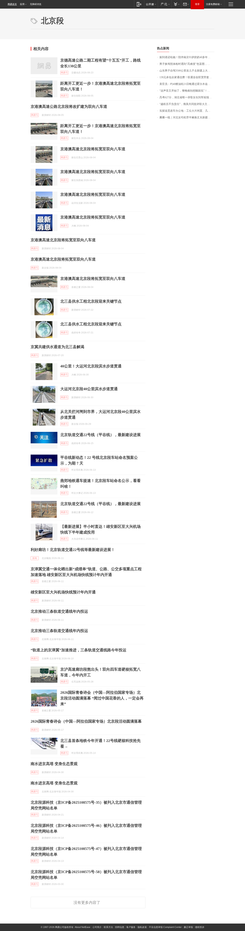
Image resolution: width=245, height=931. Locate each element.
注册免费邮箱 (213, 4)
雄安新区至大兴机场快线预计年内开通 (63, 592)
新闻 (34, 558)
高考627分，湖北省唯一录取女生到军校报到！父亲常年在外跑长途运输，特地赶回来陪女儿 (186, 97)
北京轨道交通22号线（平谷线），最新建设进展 (100, 435)
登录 (197, 4)
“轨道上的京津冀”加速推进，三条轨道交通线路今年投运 (78, 650)
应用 (22, 4)
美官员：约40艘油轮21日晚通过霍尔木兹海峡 (186, 84)
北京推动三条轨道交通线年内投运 (59, 611)
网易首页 (12, 4)
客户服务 (131, 927)
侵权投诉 (199, 927)
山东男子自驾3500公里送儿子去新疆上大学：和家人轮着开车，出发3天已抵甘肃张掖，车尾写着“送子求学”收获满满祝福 (186, 70)
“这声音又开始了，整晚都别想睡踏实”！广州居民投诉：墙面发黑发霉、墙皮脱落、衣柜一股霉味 (186, 90)
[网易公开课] (151, 4)
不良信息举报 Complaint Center (165, 927)
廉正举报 (188, 927)
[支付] (176, 4)
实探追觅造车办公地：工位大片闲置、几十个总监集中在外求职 (186, 110)
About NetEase (82, 927)
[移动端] (139, 4)
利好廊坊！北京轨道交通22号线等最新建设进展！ (73, 550)
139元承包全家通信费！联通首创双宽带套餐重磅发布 (186, 77)
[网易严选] (164, 4)
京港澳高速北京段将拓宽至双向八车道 (92, 149)
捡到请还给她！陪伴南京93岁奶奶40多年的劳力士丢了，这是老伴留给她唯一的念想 (186, 57)
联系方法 (108, 927)
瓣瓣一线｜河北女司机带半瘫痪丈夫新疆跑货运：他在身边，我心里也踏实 (186, 117)
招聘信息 (119, 927)
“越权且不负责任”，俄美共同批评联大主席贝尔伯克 (186, 104)
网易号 (64, 72)
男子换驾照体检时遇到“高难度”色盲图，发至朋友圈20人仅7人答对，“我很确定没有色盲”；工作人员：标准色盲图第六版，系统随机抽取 (186, 64)
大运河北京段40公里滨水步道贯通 (89, 389)
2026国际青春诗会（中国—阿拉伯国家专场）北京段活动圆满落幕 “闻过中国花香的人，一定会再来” (102, 698)
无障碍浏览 (35, 4)
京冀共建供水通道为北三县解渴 (57, 347)
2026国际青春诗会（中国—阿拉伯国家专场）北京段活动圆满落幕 (86, 721)
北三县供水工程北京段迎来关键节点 (91, 301)
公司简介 (97, 927)
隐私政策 (142, 927)
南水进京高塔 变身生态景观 (54, 764)
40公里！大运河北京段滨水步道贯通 (91, 366)
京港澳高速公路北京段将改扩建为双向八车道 (69, 106)
